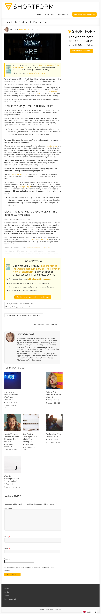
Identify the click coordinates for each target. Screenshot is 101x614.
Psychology (18, 307)
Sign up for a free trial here (35, 73)
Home (39, 14)
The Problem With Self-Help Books (53, 435)
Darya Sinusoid (23, 29)
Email (7, 548)
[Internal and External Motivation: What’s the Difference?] (12, 373)
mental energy (52, 146)
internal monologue (52, 91)
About (53, 14)
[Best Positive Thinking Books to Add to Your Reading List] (31, 415)
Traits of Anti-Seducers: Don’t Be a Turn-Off (53, 394)
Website (7, 559)
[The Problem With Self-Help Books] (54, 415)
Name (7, 537)
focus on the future (19, 174)
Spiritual (27, 307)
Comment (8, 508)
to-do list (38, 93)
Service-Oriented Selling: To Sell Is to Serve (23, 315)
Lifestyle (11, 307)
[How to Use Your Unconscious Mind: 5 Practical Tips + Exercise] (12, 415)
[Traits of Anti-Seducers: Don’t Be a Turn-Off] (54, 373)
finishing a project (24, 187)
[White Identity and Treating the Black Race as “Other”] (12, 457)
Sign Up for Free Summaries (84, 14)
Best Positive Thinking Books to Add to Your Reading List (30, 438)
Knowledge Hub (64, 14)
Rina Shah (9, 484)
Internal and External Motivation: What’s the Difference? (12, 396)
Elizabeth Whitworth (8, 445)
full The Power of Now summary (39, 279)
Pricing (46, 14)
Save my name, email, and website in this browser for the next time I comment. (29, 569)
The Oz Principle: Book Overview (46, 324)
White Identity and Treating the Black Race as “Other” (11, 478)
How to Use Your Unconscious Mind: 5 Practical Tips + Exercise (12, 438)
